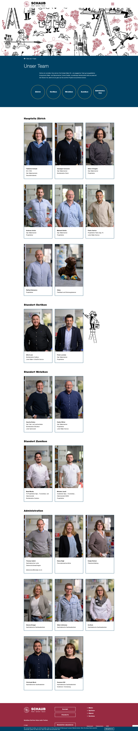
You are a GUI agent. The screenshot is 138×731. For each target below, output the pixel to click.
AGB (107, 726)
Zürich (38, 92)
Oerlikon (53, 92)
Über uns (29, 59)
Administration (100, 92)
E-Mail (26, 725)
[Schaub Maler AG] (35, 4)
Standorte (65, 715)
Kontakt (65, 709)
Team (34, 59)
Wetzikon (69, 92)
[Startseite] (24, 59)
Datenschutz (99, 726)
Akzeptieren (109, 729)
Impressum (90, 726)
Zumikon (84, 92)
